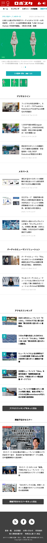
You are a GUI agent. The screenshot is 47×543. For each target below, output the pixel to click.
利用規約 (38, 531)
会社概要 (17, 531)
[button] (4, 45)
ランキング (15, 9)
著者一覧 (8, 531)
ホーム (5, 9)
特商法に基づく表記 (32, 534)
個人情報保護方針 (16, 534)
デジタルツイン (23, 96)
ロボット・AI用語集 (29, 9)
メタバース (23, 172)
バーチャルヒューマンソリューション (23, 249)
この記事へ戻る (23, 73)
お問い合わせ (28, 531)
